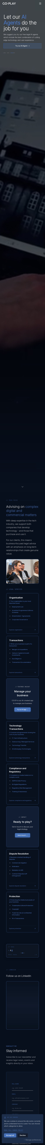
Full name (15, 1084)
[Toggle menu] (40, 3)
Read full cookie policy (13, 1130)
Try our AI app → (22, 709)
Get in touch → (23, 835)
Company (15, 1104)
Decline (23, 1135)
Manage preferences (33, 1140)
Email (14, 1094)
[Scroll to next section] (22, 486)
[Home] (9, 3)
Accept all (10, 1135)
